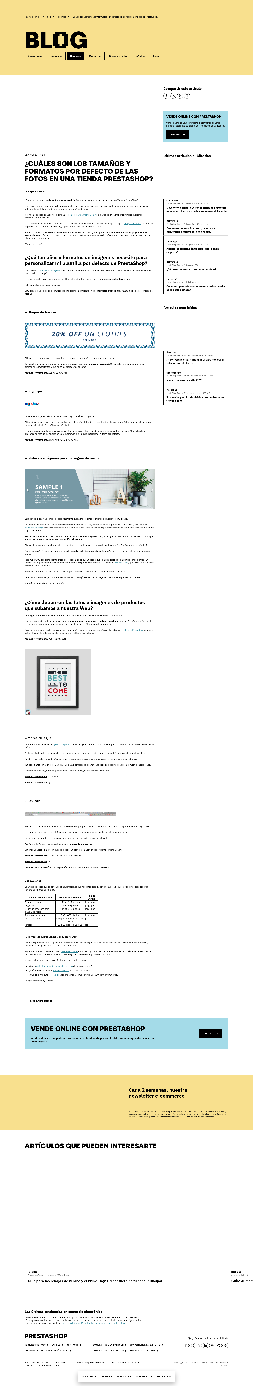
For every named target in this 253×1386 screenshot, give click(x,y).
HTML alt (53, 974)
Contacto (72, 1344)
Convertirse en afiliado (108, 1350)
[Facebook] (166, 96)
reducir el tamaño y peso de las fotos (54, 966)
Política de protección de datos (92, 1362)
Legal (156, 56)
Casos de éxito (118, 56)
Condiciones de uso (64, 1362)
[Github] (219, 1345)
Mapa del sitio (32, 1362)
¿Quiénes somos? (35, 1344)
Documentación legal (55, 1350)
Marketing (95, 56)
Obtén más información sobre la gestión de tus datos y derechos (187, 1117)
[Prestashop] (38, 7)
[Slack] (225, 1345)
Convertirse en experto (145, 1344)
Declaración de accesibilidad (125, 1362)
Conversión (35, 56)
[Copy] (187, 96)
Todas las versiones (143, 1350)
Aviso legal (46, 1362)
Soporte (30, 1350)
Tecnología (56, 56)
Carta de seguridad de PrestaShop (42, 1365)
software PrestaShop (133, 630)
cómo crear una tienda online (83, 214)
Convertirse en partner (108, 1344)
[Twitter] (180, 96)
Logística (139, 56)
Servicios (123, 1376)
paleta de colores (69, 951)
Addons (105, 1376)
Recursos (162, 1376)
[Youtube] (212, 1345)
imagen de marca (132, 223)
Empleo (56, 1344)
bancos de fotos (61, 970)
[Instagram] (192, 1345)
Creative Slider (121, 562)
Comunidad (142, 1376)
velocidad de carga (34, 527)
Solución (87, 1376)
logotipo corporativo (62, 744)
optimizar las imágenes (49, 270)
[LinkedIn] (173, 96)
